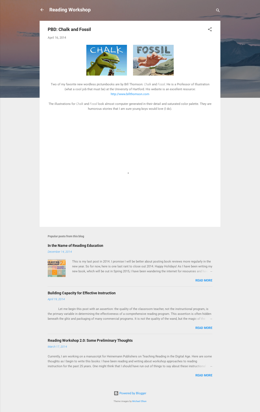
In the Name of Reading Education (75, 245)
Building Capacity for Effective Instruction (82, 293)
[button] (209, 30)
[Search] (218, 11)
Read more (203, 280)
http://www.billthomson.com (130, 94)
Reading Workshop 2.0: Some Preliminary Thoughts (90, 340)
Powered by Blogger (132, 393)
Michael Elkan (139, 401)
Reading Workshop (70, 10)
